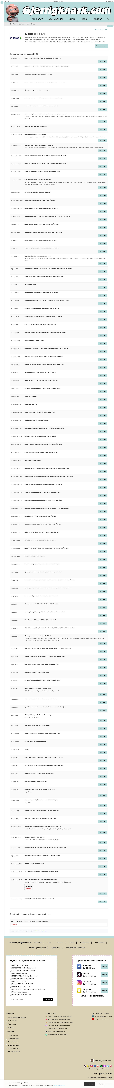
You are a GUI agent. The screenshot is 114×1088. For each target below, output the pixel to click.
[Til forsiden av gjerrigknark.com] (12, 13)
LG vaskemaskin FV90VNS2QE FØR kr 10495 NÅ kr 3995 (41, 516)
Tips (49, 943)
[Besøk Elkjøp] (16, 38)
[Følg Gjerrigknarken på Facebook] (95, 1066)
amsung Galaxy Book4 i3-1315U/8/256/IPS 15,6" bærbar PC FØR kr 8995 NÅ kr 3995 (48, 268)
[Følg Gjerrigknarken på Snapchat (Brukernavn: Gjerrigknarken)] (88, 1066)
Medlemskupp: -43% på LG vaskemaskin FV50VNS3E (40, 789)
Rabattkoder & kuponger (21, 24)
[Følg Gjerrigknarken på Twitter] (108, 1066)
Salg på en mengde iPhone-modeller (35, 837)
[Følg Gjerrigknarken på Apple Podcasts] (104, 1066)
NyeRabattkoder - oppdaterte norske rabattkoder (60, 1022)
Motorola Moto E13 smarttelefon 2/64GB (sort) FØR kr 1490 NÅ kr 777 (44, 500)
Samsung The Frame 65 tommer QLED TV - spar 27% (39, 898)
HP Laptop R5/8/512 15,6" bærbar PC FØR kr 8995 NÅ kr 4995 (42, 532)
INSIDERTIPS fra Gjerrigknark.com (24, 968)
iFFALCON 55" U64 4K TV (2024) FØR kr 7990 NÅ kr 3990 (41, 324)
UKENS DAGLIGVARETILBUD (22, 987)
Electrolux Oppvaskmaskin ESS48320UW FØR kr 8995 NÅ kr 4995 (43, 316)
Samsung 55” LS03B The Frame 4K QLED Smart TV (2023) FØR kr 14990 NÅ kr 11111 (48, 588)
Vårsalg (27, 749)
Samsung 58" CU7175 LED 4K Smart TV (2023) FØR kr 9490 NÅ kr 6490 (45, 656)
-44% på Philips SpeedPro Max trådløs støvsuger (38, 715)
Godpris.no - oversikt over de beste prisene (59, 1025)
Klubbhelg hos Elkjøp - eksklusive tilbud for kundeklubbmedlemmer (44, 356)
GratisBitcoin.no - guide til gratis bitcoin (58, 1028)
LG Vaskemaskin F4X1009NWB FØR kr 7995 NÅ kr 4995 (40, 436)
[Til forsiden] (66, 11)
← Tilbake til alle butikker (101, 30)
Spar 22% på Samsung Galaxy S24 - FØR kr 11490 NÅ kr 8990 (42, 664)
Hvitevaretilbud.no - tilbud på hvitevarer (58, 1034)
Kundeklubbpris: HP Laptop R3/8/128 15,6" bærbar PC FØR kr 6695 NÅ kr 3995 (47, 468)
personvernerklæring (59, 1085)
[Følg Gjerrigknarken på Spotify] (101, 1066)
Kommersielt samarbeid (75, 948)
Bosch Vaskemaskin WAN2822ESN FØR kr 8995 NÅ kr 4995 (41, 208)
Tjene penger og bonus (20, 992)
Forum (39, 19)
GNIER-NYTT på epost (20, 965)
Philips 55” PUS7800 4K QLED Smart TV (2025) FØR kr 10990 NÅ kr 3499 (45, 163)
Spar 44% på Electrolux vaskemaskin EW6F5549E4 (39, 773)
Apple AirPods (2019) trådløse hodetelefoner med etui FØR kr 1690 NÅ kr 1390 (46, 548)
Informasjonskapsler (37, 948)
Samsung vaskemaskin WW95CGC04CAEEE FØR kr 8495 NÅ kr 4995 (44, 364)
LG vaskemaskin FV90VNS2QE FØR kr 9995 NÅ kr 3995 (40, 620)
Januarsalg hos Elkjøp (31, 396)
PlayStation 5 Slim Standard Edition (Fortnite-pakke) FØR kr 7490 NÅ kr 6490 (46, 348)
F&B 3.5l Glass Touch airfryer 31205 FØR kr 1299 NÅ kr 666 (41, 452)
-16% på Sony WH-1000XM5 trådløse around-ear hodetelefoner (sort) (44, 765)
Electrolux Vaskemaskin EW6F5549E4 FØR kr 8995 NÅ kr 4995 (42, 388)
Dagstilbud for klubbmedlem (33, 460)
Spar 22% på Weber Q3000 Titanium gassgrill (37, 725)
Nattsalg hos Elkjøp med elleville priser (35, 741)
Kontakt (60, 943)
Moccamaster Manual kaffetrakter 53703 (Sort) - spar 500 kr (42, 810)
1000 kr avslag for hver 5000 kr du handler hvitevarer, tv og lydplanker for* (46, 114)
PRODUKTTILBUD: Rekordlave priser (25, 976)
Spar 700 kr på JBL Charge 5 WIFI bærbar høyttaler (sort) (41, 879)
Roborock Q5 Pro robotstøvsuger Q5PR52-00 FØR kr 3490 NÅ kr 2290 (44, 428)
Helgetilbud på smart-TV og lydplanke (35, 134)
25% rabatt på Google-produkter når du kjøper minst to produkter (43, 826)
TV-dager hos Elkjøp (30, 284)
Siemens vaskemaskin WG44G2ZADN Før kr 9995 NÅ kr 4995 (42, 604)
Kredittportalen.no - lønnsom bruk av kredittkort (60, 1016)
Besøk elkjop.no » (101, 46)
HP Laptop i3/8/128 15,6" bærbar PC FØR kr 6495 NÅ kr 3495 (42, 380)
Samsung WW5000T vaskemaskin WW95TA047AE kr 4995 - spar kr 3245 (46, 847)
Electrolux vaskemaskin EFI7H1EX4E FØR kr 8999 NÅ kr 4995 (42, 248)
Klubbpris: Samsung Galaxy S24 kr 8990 (36, 781)
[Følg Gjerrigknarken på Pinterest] (111, 1066)
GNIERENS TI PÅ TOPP (20, 981)
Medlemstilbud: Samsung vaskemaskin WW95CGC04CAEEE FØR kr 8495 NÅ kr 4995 (49, 476)
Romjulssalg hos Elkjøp (31, 404)
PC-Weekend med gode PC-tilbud (34, 340)
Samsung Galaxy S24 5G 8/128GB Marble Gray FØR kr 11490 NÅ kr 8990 (45, 612)
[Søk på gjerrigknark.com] (108, 19)
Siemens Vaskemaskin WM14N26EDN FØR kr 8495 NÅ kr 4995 (42, 733)
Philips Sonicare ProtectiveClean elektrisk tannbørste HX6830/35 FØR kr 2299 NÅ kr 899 (50, 580)
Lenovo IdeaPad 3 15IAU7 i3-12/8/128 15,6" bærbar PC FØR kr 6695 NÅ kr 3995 (47, 300)
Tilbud (83, 19)
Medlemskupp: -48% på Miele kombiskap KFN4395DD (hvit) (41, 800)
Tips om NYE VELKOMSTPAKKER (23, 971)
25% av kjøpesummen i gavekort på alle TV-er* (38, 636)
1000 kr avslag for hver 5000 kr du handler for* (38, 179)
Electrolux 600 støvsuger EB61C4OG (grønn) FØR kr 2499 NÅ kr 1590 (44, 276)
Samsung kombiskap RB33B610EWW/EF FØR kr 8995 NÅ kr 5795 (43, 524)
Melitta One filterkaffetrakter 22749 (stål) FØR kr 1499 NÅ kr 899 (43, 58)
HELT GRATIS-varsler (19, 973)
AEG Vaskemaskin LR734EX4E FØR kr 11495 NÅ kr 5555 (40, 372)
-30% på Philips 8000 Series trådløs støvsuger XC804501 (41, 699)
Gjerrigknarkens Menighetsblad (23, 979)
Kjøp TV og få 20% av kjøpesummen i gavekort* (38, 256)
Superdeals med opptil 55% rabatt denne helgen (38, 74)
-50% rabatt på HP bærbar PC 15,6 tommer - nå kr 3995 (40, 818)
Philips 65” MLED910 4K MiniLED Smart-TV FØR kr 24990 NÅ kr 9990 (44, 98)
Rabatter (97, 19)
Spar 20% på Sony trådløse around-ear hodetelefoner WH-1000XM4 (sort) (45, 707)
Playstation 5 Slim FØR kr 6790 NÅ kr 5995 (37, 672)
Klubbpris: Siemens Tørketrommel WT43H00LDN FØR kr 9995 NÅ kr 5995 (45, 332)
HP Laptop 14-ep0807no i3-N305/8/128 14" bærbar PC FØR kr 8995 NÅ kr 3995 (47, 66)
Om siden (38, 943)
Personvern (99, 943)
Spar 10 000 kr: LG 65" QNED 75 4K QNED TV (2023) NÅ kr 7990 (42, 855)
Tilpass (101, 1084)
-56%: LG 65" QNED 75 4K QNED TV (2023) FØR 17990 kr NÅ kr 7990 (44, 757)
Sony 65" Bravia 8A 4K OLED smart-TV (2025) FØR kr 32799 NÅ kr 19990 (45, 82)
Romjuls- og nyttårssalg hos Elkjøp (34, 863)
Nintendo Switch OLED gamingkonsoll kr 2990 (38, 688)
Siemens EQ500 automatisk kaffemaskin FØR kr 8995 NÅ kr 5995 (43, 444)
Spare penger (56, 19)
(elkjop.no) (40, 33)
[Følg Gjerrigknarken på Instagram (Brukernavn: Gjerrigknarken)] (91, 1066)
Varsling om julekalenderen (21, 994)
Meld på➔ (48, 999)
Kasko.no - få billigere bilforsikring (56, 1031)
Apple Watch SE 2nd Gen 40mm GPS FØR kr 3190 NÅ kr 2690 (42, 224)
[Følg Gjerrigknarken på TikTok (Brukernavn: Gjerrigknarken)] (85, 1066)
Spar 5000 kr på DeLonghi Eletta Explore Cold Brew (39, 145)
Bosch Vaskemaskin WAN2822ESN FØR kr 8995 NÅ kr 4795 (41, 106)
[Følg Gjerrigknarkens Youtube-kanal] (98, 1066)
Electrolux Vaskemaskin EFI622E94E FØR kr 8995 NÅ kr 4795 (42, 308)
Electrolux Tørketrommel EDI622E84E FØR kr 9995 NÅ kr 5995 (42, 171)
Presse (71, 943)
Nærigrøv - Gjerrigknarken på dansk (103, 1019)
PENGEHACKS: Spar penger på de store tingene (28, 989)
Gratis (72, 19)
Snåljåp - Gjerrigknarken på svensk (103, 1016)
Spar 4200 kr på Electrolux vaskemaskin (36, 126)
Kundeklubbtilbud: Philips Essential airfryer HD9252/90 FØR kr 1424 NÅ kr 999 (47, 508)
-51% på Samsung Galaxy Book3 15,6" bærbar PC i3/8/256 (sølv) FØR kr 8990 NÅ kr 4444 (50, 628)
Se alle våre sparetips (41, 931)
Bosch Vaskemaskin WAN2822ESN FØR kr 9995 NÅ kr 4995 (41, 292)
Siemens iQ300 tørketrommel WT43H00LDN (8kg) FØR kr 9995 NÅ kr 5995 (46, 155)
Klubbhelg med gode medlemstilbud (35, 556)
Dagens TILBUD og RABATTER (22, 984)
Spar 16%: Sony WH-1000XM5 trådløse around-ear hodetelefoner (43, 572)
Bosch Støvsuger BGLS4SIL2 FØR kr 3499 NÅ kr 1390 (40, 412)
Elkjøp (33, 24)
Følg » (104, 966)
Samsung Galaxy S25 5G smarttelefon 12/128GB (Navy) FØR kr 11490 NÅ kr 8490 (47, 216)
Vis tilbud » (102, 61)
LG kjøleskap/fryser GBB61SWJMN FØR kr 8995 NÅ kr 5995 (41, 596)
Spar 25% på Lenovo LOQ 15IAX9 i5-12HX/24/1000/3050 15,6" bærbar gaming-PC (48, 648)
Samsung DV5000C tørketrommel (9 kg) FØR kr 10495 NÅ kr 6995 (43, 232)
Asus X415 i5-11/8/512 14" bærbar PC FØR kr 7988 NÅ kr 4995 (42, 564)
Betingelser (84, 943)
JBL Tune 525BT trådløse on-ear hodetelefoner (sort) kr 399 (41, 871)
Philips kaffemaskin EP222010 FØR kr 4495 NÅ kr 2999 (40, 200)
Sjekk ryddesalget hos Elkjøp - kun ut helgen (37, 90)
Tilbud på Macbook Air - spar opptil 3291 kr (37, 420)
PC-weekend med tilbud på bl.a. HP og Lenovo (37, 192)
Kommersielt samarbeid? (92, 996)
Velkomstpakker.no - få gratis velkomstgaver (59, 1019)
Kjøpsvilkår (55, 948)
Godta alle (90, 1084)
